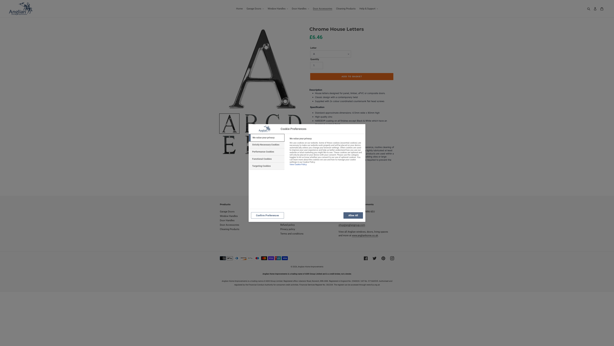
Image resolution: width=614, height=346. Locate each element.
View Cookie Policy (298, 164)
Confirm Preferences (267, 215)
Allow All (353, 215)
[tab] (266, 137)
